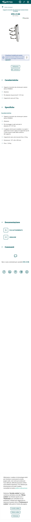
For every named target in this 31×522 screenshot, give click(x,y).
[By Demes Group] (7, 2)
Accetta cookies (15, 508)
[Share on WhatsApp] (27, 272)
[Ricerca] (24, 2)
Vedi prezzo (15, 66)
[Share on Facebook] (4, 272)
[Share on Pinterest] (16, 272)
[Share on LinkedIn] (10, 272)
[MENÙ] (28, 2)
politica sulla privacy (21, 488)
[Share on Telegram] (21, 272)
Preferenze (15, 516)
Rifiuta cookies (15, 512)
